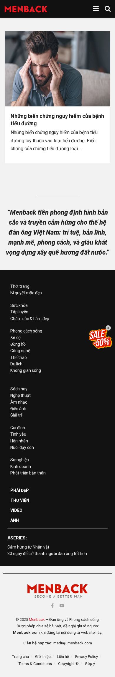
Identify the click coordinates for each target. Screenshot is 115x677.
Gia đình (17, 427)
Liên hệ (63, 656)
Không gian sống (25, 370)
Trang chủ (20, 656)
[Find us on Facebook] (52, 605)
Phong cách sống (26, 331)
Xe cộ (15, 337)
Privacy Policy (86, 656)
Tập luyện (19, 312)
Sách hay (18, 389)
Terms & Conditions (35, 663)
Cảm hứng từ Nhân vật (28, 547)
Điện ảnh (18, 408)
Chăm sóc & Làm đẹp (29, 318)
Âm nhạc (18, 402)
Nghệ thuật (20, 395)
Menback (37, 619)
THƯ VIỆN (19, 500)
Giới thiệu (43, 656)
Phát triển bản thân (28, 473)
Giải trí (16, 415)
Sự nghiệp (19, 459)
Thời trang (19, 286)
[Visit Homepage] (26, 9)
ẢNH (14, 520)
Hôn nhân (19, 441)
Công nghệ (20, 350)
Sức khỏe (19, 305)
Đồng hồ (18, 344)
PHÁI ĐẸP (19, 490)
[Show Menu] (96, 9)
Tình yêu (18, 434)
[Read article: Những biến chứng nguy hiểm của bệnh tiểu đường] (57, 68)
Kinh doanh (20, 466)
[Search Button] (108, 9)
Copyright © (68, 663)
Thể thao (18, 357)
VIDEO (16, 510)
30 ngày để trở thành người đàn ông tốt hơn (47, 553)
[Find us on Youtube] (62, 605)
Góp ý (90, 663)
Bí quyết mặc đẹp (26, 292)
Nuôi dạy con (22, 447)
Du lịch (16, 364)
